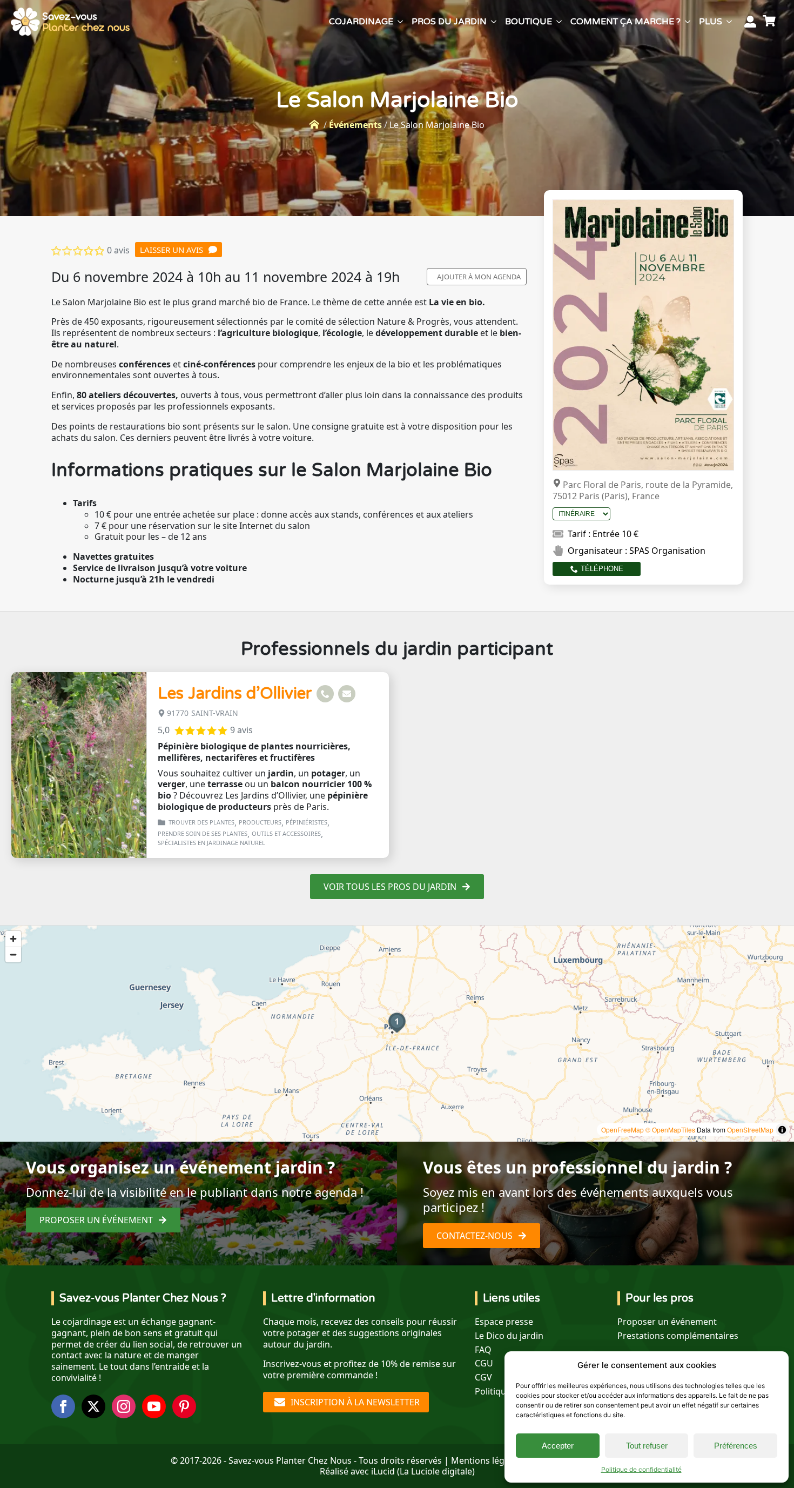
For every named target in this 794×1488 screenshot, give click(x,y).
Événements (355, 125)
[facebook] (63, 1406)
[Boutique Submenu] (559, 21)
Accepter (558, 1445)
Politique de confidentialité (641, 1469)
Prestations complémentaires (677, 1336)
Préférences (735, 1445)
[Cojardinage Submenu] (400, 21)
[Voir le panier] (771, 21)
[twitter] (93, 1406)
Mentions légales (486, 1460)
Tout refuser (647, 1445)
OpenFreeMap (622, 1129)
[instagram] (124, 1406)
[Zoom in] (13, 939)
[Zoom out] (13, 954)
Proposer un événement (667, 1322)
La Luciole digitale (436, 1471)
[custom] (184, 1406)
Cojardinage (361, 21)
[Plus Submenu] (729, 21)
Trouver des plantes (201, 822)
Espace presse (504, 1322)
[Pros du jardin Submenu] (494, 21)
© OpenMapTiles (670, 1129)
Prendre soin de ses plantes (202, 833)
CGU (484, 1363)
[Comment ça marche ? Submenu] (688, 21)
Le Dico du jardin (509, 1336)
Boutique (528, 21)
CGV (483, 1377)
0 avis (118, 250)
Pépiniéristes (306, 822)
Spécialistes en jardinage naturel (211, 843)
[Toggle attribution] (782, 1129)
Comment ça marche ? (625, 21)
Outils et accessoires (286, 833)
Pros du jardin (449, 21)
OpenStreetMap (750, 1129)
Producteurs (260, 822)
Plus (710, 21)
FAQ (483, 1350)
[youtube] (154, 1406)
